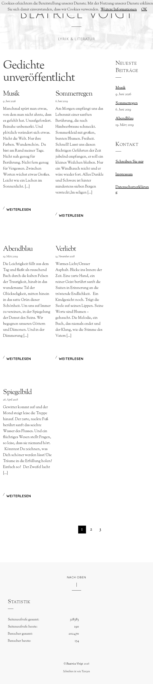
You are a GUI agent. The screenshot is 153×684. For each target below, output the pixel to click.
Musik (11, 94)
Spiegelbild (17, 392)
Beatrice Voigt (74, 664)
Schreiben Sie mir (129, 162)
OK (144, 9)
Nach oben (76, 577)
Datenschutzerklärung (132, 190)
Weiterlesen (18, 209)
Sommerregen (73, 94)
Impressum (124, 174)
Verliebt (65, 249)
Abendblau (17, 249)
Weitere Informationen (119, 9)
